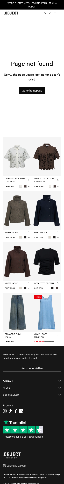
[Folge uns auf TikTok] (10, 411)
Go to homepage (32, 90)
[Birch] (20, 237)
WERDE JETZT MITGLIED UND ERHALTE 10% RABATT (32, 4)
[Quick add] (28, 180)
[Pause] (58, 4)
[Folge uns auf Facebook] (16, 411)
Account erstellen (32, 368)
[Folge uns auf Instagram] (5, 411)
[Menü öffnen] (59, 13)
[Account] (50, 13)
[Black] (25, 237)
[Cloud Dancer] (21, 186)
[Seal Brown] (25, 186)
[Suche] (46, 13)
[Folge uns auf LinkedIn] (21, 411)
